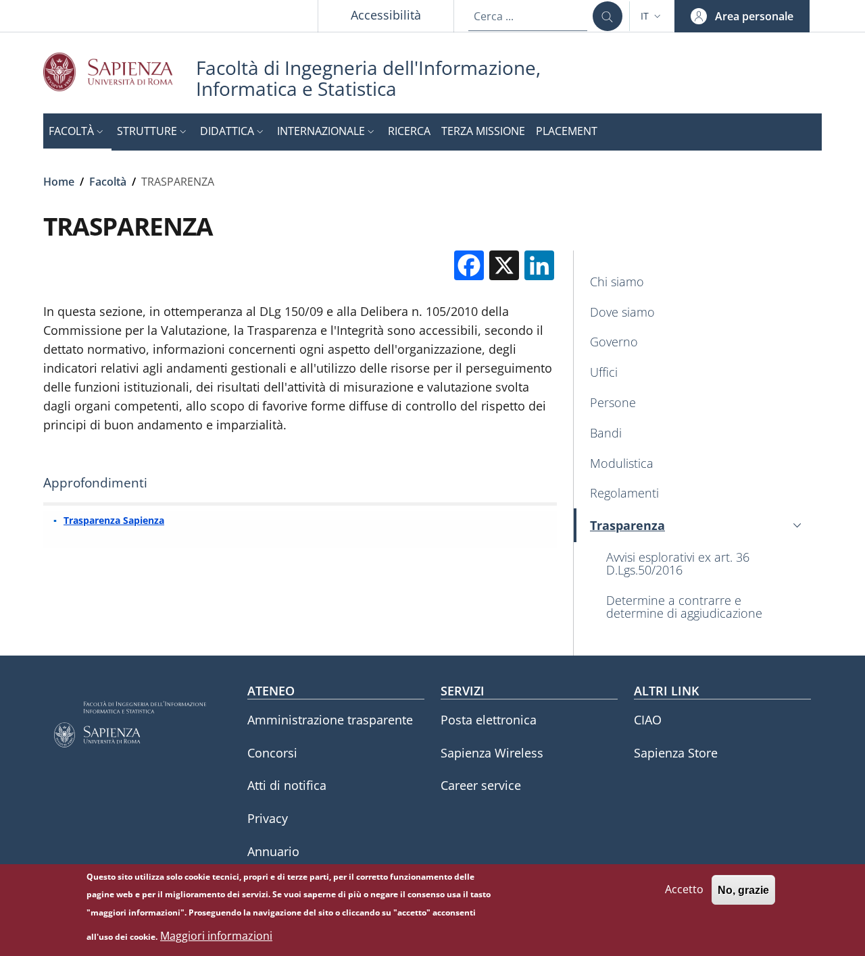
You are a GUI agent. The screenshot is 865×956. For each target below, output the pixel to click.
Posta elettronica (489, 720)
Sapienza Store (676, 753)
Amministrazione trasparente (330, 720)
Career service (481, 785)
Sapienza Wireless (492, 753)
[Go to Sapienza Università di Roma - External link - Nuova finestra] (119, 71)
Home (58, 181)
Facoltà (107, 181)
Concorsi (272, 753)
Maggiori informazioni (216, 935)
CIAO (648, 720)
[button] (652, 16)
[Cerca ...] (607, 16)
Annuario (273, 851)
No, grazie (743, 889)
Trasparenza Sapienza (114, 520)
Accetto (684, 889)
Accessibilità (386, 15)
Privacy (267, 818)
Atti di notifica (286, 785)
